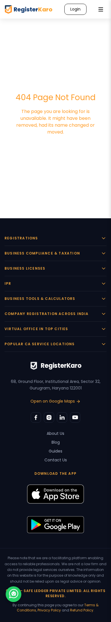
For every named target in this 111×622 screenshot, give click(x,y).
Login (75, 9)
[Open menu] (100, 9)
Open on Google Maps (52, 401)
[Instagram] (49, 417)
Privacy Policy (49, 610)
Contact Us (55, 460)
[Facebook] (36, 417)
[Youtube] (75, 417)
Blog (56, 442)
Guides (55, 451)
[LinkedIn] (62, 417)
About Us (55, 433)
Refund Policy (81, 610)
